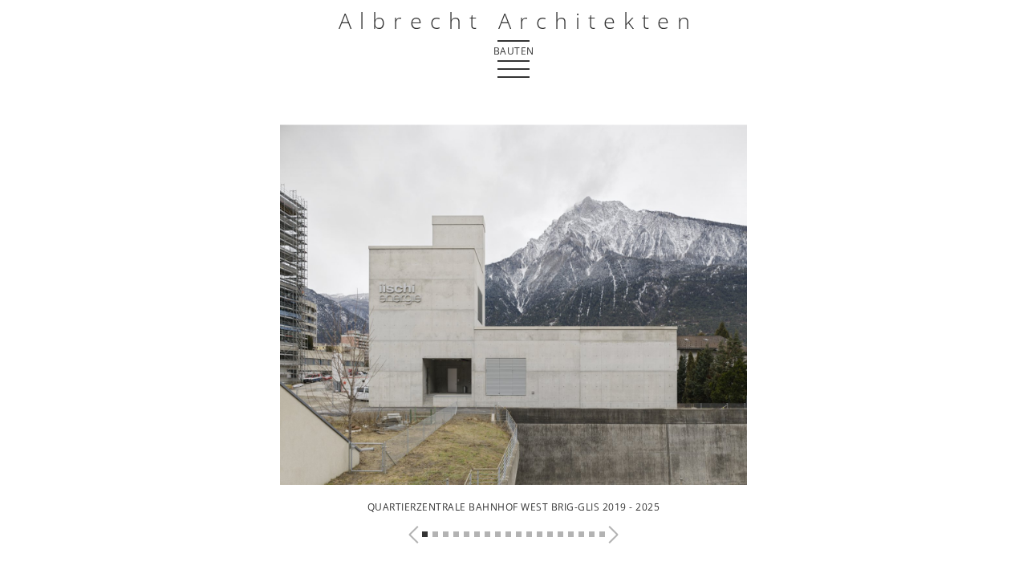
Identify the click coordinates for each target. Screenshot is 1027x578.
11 (529, 534)
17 (592, 534)
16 (581, 534)
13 (550, 534)
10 (519, 534)
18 (602, 534)
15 (571, 534)
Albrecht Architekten (518, 20)
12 (539, 534)
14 (560, 534)
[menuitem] (513, 50)
